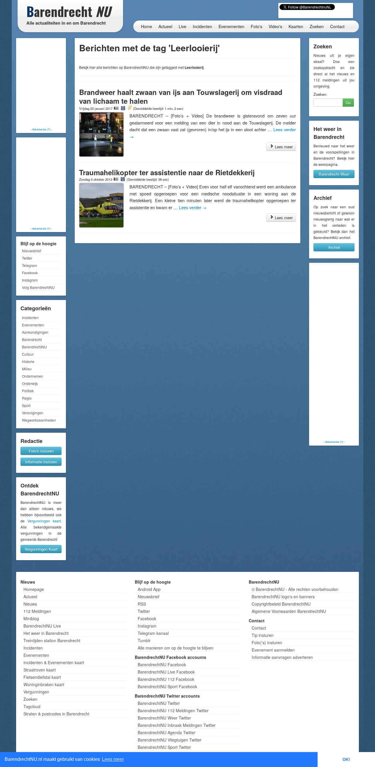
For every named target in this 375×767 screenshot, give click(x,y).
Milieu (27, 368)
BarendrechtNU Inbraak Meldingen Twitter (177, 725)
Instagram (30, 279)
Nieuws (30, 604)
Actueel (165, 26)
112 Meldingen (37, 611)
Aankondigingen (35, 332)
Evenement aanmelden (273, 650)
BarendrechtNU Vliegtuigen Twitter (170, 740)
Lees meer (283, 146)
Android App (149, 589)
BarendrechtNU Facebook (162, 664)
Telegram (29, 265)
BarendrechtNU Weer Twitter (164, 718)
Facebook (30, 272)
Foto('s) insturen (267, 642)
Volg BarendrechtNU (38, 287)
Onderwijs (30, 383)
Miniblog (31, 618)
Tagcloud (31, 706)
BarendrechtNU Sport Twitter (164, 747)
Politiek (28, 390)
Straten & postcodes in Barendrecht (56, 714)
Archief (334, 247)
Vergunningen (36, 692)
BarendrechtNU (34, 346)
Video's (275, 26)
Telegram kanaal (153, 633)
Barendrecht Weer (334, 174)
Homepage (33, 589)
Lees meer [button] (113, 759)
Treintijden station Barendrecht (51, 640)
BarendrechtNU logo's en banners (283, 596)
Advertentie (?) (41, 129)
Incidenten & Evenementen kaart (53, 662)
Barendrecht (32, 339)
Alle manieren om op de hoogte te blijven (176, 648)
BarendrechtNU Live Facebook (166, 672)
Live (182, 26)
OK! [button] (346, 759)
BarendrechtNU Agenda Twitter (166, 732)
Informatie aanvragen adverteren (282, 657)
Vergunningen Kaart (41, 549)
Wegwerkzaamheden (39, 419)
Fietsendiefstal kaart (42, 677)
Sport (26, 405)
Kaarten (296, 26)
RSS (142, 604)
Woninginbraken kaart (43, 684)
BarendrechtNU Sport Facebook (167, 686)
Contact (337, 26)
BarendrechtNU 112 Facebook (166, 679)
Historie (28, 361)
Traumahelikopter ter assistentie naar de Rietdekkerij (167, 172)
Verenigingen (32, 412)
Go (348, 102)
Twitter (27, 257)
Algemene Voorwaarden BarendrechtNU (289, 611)
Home (146, 26)
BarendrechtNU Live (42, 626)
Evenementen (231, 26)
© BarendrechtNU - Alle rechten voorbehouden (295, 589)
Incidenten (202, 26)
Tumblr (144, 640)
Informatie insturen (41, 461)
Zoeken (317, 26)
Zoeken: (320, 94)
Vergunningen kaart (44, 520)
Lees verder (193, 207)
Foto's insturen (41, 451)
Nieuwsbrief (31, 250)
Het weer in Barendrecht (46, 633)
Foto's (256, 26)
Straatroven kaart (39, 670)
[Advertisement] (41, 83)
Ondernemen (32, 376)
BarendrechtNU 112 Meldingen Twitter (173, 710)
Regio (27, 398)
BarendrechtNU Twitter (159, 703)
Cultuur (28, 354)
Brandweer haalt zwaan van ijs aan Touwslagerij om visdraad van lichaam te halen (180, 96)
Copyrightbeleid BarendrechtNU (281, 604)
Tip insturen (263, 635)
